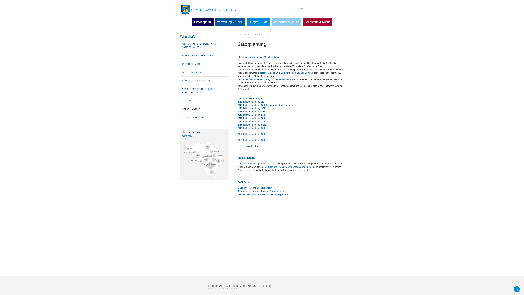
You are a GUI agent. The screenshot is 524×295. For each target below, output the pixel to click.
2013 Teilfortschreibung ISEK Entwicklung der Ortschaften (265, 105)
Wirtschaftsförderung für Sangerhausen (200, 45)
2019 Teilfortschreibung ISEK (251, 128)
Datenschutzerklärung (240, 286)
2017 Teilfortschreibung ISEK (251, 121)
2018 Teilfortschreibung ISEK (251, 125)
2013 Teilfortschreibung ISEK (251, 108)
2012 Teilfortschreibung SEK (251, 102)
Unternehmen (191, 64)
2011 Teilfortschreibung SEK (251, 98)
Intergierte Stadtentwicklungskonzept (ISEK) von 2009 (284, 73)
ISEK (263, 140)
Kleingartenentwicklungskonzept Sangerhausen (260, 191)
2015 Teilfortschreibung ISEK (251, 115)
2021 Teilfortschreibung (249, 140)
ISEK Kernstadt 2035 (247, 146)
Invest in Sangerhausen (197, 55)
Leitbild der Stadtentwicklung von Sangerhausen (265, 79)
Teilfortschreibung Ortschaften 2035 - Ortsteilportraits (262, 194)
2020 (240, 134)
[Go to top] (517, 289)
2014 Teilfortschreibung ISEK (251, 111)
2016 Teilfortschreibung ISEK (251, 118)
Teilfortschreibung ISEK (254, 134)
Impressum (215, 286)
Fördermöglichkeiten (196, 80)
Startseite (266, 286)
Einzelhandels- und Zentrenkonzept (254, 188)
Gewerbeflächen (193, 72)
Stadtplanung (191, 109)
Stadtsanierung (192, 117)
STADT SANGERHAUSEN (213, 10)
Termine (187, 101)
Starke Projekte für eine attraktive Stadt (198, 91)
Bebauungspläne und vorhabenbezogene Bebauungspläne (290, 167)
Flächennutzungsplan (252, 164)
